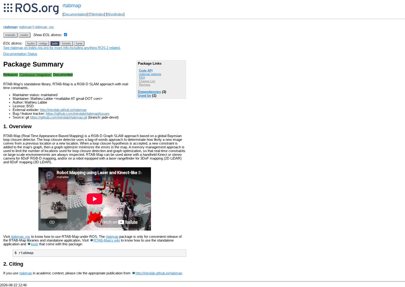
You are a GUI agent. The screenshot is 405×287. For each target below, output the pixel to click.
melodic (10, 35)
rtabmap (10, 27)
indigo (43, 43)
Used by (144, 95)
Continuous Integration (35, 75)
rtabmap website (150, 74)
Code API (146, 70)
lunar (79, 43)
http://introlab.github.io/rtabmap (63, 110)
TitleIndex (97, 14)
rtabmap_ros (44, 27)
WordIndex (115, 14)
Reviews (144, 84)
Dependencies (149, 92)
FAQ (142, 77)
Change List (147, 81)
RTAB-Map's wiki (107, 240)
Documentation (75, 14)
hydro (31, 43)
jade (55, 43)
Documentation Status (20, 54)
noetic (24, 35)
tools (34, 244)
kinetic (66, 43)
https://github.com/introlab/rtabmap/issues (77, 114)
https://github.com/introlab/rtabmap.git (58, 117)
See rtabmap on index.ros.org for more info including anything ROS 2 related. (61, 48)
